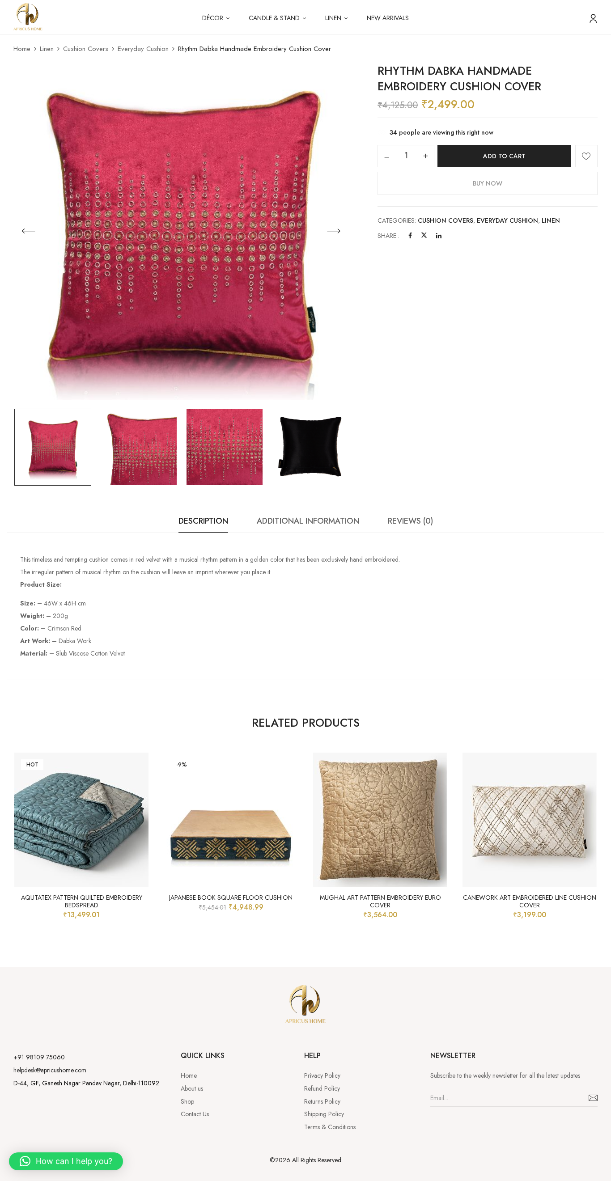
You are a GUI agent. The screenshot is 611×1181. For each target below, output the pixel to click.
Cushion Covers (85, 49)
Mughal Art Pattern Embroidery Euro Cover (380, 901)
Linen (47, 49)
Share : (388, 235)
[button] (66, 1161)
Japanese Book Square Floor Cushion (231, 898)
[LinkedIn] (438, 235)
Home (21, 49)
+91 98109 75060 (39, 1057)
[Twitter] (424, 235)
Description (203, 521)
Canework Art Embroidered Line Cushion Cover (529, 901)
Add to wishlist (586, 156)
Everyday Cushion (143, 49)
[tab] (203, 523)
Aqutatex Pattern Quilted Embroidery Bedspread (81, 901)
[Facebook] (410, 235)
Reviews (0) (410, 521)
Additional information (308, 521)
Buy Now (487, 183)
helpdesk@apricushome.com (49, 1070)
